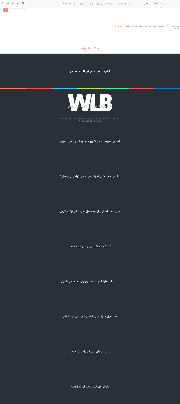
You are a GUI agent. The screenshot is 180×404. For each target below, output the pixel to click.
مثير (103, 3)
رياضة (131, 3)
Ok (5, 10)
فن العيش (121, 3)
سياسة (139, 3)
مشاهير (147, 3)
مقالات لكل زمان (90, 48)
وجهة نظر (94, 3)
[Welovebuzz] (173, 3)
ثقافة (155, 3)
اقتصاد (163, 3)
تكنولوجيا (111, 3)
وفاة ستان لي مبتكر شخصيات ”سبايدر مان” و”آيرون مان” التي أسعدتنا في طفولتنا (152, 27)
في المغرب (83, 3)
